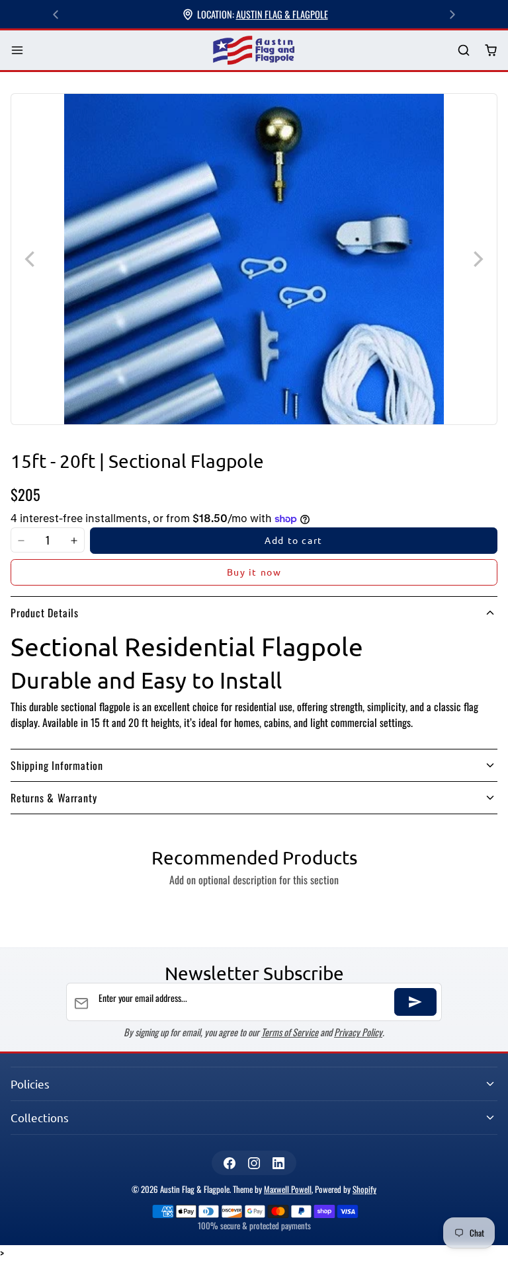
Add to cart (294, 540)
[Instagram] (253, 1163)
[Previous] (55, 14)
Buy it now (254, 572)
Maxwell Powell (288, 1189)
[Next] (452, 14)
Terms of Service (289, 1032)
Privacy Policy (358, 1032)
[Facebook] (229, 1163)
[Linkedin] (279, 1163)
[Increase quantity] (74, 540)
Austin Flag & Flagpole (282, 14)
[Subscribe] (415, 1002)
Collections (40, 1117)
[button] (17, 50)
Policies (30, 1083)
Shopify (364, 1189)
